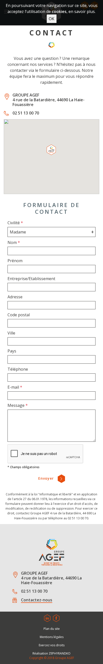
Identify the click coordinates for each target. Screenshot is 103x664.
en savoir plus (81, 11)
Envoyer (46, 478)
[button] (52, 150)
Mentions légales (52, 637)
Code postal (19, 315)
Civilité (15, 222)
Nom (14, 242)
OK (51, 18)
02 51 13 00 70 (25, 113)
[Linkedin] (47, 617)
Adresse (15, 297)
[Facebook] (56, 617)
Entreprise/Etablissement (31, 278)
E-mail (15, 387)
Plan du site (52, 629)
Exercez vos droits (51, 645)
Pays (12, 351)
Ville (11, 333)
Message (18, 405)
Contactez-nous (36, 600)
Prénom (15, 260)
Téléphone (18, 369)
